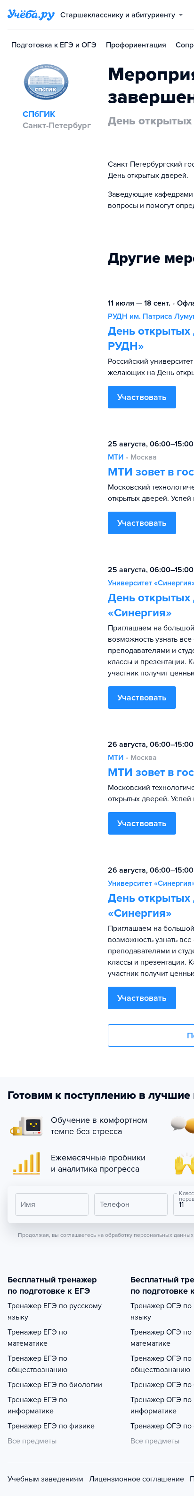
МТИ (116, 457)
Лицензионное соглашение (136, 1479)
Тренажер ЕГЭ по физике (51, 1426)
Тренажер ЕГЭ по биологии (55, 1384)
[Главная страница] (31, 15)
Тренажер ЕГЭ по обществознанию (37, 1364)
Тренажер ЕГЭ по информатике (37, 1405)
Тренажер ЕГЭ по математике (37, 1337)
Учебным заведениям (45, 1479)
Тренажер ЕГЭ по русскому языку (55, 1311)
